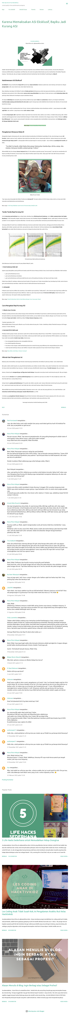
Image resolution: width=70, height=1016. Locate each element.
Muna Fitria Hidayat (13, 433)
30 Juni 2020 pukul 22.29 (14, 443)
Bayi (3, 9)
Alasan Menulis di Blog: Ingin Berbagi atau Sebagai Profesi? (29, 985)
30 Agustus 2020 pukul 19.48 (16, 595)
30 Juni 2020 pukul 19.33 (14, 428)
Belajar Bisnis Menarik (14, 657)
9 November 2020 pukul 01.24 (16, 652)
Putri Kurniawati (12, 420)
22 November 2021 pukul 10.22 (16, 762)
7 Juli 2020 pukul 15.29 (14, 479)
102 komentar (12, 856)
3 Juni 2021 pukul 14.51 (14, 674)
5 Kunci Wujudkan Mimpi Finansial (38, 125)
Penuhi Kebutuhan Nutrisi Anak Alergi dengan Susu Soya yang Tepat (24, 299)
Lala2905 (10, 587)
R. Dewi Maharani (12, 668)
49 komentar (12, 930)
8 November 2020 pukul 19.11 (16, 635)
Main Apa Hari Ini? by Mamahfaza (10, 2)
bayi (3, 407)
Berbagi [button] (63, 407)
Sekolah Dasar (23, 9)
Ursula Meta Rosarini (13, 503)
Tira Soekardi (11, 540)
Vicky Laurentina (12, 617)
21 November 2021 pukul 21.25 (16, 736)
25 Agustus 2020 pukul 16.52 (16, 582)
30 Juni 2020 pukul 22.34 (14, 464)
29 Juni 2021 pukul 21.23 (14, 704)
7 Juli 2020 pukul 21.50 (14, 498)
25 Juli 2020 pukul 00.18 (14, 569)
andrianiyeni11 (11, 730)
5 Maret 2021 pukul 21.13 (15, 663)
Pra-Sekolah (12, 9)
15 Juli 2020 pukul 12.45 (14, 535)
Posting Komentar (7, 779)
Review (42, 9)
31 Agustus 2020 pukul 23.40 (16, 612)
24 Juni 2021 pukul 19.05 (14, 693)
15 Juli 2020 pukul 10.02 (14, 516)
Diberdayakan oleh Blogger (36, 1011)
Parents (33, 9)
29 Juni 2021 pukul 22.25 (14, 725)
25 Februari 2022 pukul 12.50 (16, 775)
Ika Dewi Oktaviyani (13, 574)
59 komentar (12, 1001)
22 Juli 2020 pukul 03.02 (14, 554)
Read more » (64, 856)
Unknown (10, 679)
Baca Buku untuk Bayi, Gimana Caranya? (17, 350)
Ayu (8, 767)
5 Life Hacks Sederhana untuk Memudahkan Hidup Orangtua (30, 840)
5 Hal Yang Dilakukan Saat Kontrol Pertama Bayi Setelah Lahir (22, 205)
